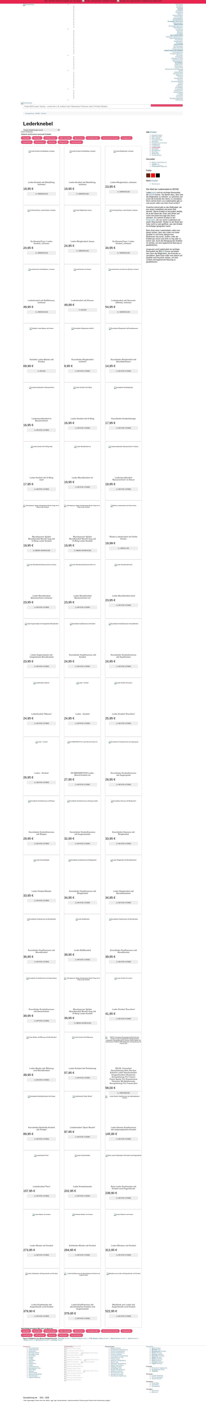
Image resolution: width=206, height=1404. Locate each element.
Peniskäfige (179, 87)
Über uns (155, 1392)
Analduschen (178, 90)
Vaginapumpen (178, 23)
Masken (180, 84)
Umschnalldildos (178, 15)
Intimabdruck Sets (177, 58)
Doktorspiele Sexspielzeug (119, 1349)
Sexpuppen (178, 44)
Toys (156, 1349)
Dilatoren (180, 32)
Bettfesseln (32, 1351)
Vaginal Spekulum (34, 1377)
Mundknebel (156, 184)
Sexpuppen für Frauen (175, 21)
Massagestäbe (178, 18)
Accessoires (179, 89)
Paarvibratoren (178, 61)
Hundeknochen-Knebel (110, 138)
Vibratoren (178, 24)
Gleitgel (180, 93)
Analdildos (179, 10)
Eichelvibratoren (178, 52)
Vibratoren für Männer (173, 50)
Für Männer (179, 29)
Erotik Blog (155, 1383)
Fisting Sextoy (115, 1359)
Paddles (31, 1371)
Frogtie (31, 1359)
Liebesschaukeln (177, 60)
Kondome (180, 95)
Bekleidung (179, 100)
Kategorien (149, 1346)
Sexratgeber (156, 1386)
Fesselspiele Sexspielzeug (119, 1356)
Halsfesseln (32, 1363)
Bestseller (180, 6)
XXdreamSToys (159, 166)
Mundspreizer (39, 142)
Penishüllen (179, 40)
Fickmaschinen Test (117, 1357)
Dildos (180, 9)
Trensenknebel (76, 142)
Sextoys (156, 1348)
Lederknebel (156, 147)
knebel (153, 192)
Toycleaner (179, 97)
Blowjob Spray (178, 92)
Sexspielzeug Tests (158, 1369)
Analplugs (179, 7)
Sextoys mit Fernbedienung (174, 69)
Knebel (180, 83)
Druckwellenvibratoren (176, 26)
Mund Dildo (32, 1369)
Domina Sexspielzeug (118, 1351)
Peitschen (179, 86)
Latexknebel (27, 142)
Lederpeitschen (34, 1366)
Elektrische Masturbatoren (174, 37)
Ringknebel (63, 142)
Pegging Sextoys (116, 1366)
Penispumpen (178, 41)
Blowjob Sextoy (116, 1348)
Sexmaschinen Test (117, 1372)
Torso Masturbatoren (176, 38)
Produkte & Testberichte (159, 1368)
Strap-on (180, 13)
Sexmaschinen (178, 20)
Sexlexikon (155, 1384)
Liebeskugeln (178, 16)
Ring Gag (52, 142)
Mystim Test (114, 1362)
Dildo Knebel (79, 138)
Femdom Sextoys (116, 1354)
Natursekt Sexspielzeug (118, 1363)
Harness (180, 80)
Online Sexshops (157, 1377)
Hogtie (31, 1365)
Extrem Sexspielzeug (117, 1352)
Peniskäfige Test (116, 1368)
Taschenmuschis (177, 49)
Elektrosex (179, 75)
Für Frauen (179, 4)
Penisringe (179, 43)
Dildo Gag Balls (65, 138)
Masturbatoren (176, 35)
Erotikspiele (179, 57)
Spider (155, 164)
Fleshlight (180, 33)
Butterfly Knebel (50, 138)
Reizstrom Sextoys (117, 1371)
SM (162, 251)
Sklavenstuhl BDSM (35, 1374)
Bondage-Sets (178, 73)
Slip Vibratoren (178, 27)
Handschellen (178, 78)
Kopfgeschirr (126, 138)
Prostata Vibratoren (176, 53)
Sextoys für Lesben (117, 1374)
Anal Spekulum (34, 1348)
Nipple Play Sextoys (117, 1365)
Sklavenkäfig (33, 1372)
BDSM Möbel (178, 72)
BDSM (181, 70)
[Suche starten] (167, 105)
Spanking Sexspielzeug (118, 1376)
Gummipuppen (178, 46)
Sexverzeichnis (156, 1378)
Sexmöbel (179, 63)
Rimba (159, 162)
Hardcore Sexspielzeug (118, 1360)
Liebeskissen (178, 66)
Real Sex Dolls (178, 47)
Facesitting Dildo (93, 138)
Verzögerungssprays (176, 98)
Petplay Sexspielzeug (118, 1369)
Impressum (155, 1390)
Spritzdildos (179, 12)
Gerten (31, 1362)
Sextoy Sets (179, 67)
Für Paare (179, 55)
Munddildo (37, 138)
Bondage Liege (34, 1354)
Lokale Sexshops (157, 1375)
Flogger (31, 1357)
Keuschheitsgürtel (177, 81)
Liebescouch (179, 64)
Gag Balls (26, 138)
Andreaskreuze (34, 1349)
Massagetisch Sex (34, 1368)
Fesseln (180, 77)
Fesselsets (32, 1356)
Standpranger (33, 1376)
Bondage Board (34, 1352)
